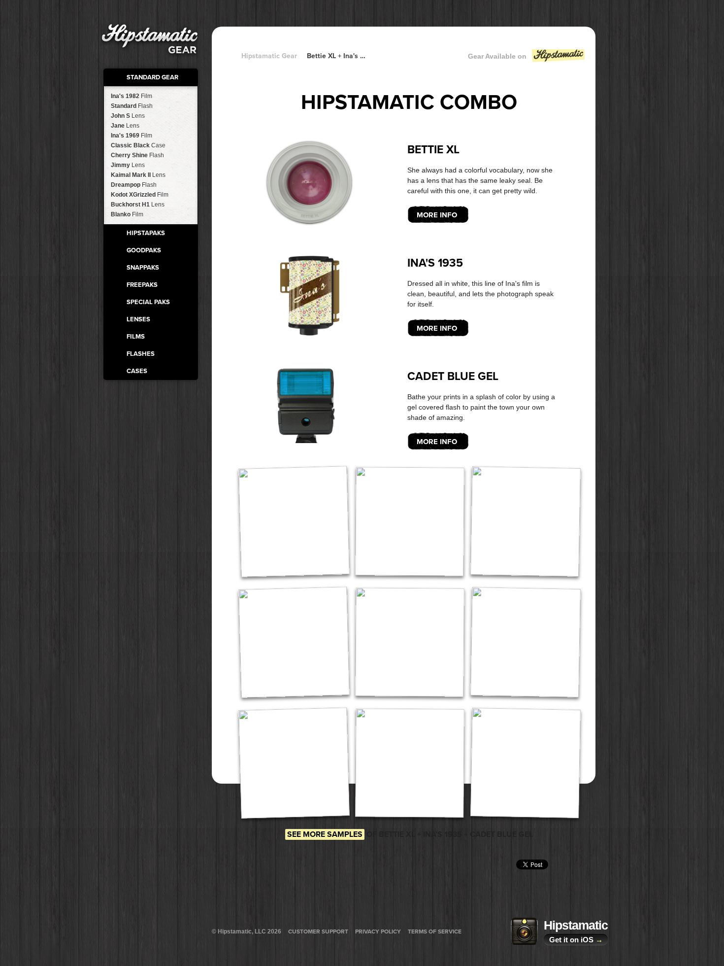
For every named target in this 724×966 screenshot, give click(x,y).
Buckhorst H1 (138, 204)
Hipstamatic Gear (269, 56)
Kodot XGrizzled (139, 194)
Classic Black (138, 145)
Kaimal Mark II (138, 175)
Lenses (138, 319)
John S (128, 115)
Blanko (127, 214)
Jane (125, 125)
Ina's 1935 (435, 263)
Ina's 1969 (131, 135)
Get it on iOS (576, 939)
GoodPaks (144, 250)
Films (136, 337)
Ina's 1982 (131, 96)
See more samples (324, 834)
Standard (132, 106)
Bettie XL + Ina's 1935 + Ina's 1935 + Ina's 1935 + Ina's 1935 (337, 56)
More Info (437, 214)
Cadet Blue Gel (452, 376)
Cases (137, 371)
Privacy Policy (378, 931)
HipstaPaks (146, 233)
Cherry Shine (137, 155)
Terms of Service (434, 931)
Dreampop (134, 184)
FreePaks (142, 285)
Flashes (141, 354)
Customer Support (318, 931)
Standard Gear (152, 77)
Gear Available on (497, 56)
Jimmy (128, 165)
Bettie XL (433, 150)
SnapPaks (143, 268)
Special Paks (148, 302)
